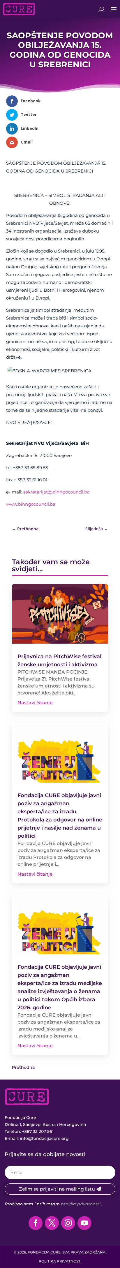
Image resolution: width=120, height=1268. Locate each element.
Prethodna (23, 1067)
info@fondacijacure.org (44, 1138)
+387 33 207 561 (38, 1131)
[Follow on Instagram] (68, 1223)
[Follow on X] (52, 1223)
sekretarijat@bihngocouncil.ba (56, 492)
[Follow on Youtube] (84, 1223)
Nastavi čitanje (35, 702)
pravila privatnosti (80, 1204)
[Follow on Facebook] (36, 1223)
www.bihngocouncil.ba (30, 504)
